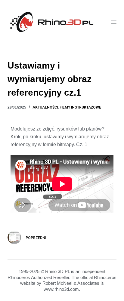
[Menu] (113, 22)
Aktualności (45, 107)
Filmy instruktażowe (80, 107)
